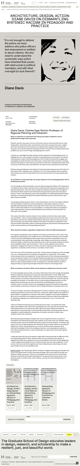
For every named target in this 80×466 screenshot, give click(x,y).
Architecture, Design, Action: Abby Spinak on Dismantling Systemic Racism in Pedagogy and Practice (13, 394)
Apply (41, 3)
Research (19, 7)
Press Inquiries (58, 434)
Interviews (65, 117)
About (69, 7)
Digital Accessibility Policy (21, 461)
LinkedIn (31, 434)
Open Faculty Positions (57, 3)
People (25, 7)
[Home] (13, 456)
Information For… (72, 3)
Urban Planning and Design (62, 120)
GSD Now (69, 434)
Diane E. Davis (15, 351)
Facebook (6, 434)
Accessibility (11, 461)
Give (46, 3)
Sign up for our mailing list (16, 419)
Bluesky (14, 434)
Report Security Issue (48, 461)
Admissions (12, 7)
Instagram (40, 434)
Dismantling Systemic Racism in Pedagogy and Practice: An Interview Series (48, 393)
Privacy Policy (4, 461)
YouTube (22, 434)
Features (56, 117)
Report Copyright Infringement (35, 461)
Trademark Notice (5, 464)
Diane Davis (8, 124)
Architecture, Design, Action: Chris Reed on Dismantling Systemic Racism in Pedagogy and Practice (31, 394)
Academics (5, 7)
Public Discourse (44, 7)
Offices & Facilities (33, 7)
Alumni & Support (61, 7)
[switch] (34, 2)
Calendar (53, 7)
